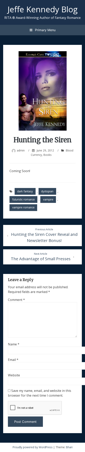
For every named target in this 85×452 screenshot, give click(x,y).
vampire (48, 199)
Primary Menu (45, 30)
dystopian (47, 191)
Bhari (69, 447)
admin (21, 150)
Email (13, 360)
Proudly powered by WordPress (33, 447)
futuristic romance (23, 199)
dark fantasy (25, 191)
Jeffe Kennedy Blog (42, 9)
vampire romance (23, 207)
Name (13, 344)
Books (47, 155)
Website (14, 375)
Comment (16, 300)
